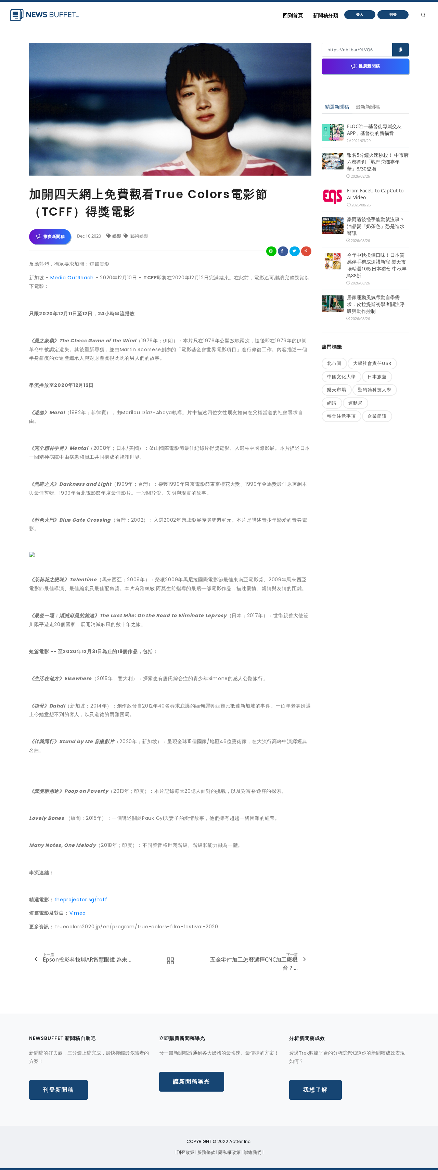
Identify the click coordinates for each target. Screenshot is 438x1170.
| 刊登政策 (185, 1152)
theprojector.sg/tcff (80, 899)
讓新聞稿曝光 (191, 1081)
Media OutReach (72, 277)
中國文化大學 (341, 376)
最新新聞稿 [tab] (368, 106)
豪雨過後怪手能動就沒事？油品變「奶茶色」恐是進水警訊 (375, 226)
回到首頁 (293, 15)
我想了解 (315, 1090)
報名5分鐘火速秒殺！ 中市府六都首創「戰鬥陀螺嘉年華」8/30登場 (378, 162)
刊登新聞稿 (58, 1090)
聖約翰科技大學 (374, 389)
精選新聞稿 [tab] (337, 106)
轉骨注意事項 (341, 416)
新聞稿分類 (325, 15)
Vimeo (77, 913)
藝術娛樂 (138, 236)
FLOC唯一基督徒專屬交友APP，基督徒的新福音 (374, 129)
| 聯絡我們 (252, 1152)
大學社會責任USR (372, 363)
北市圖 (334, 363)
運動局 (355, 403)
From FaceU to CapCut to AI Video (375, 194)
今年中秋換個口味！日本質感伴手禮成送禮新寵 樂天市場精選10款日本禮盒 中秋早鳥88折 (376, 265)
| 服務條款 (205, 1152)
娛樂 (117, 236)
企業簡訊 (377, 416)
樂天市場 (336, 389)
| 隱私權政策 (229, 1152)
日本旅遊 (377, 376)
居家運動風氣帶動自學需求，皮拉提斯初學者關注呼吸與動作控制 (375, 304)
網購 (332, 403)
